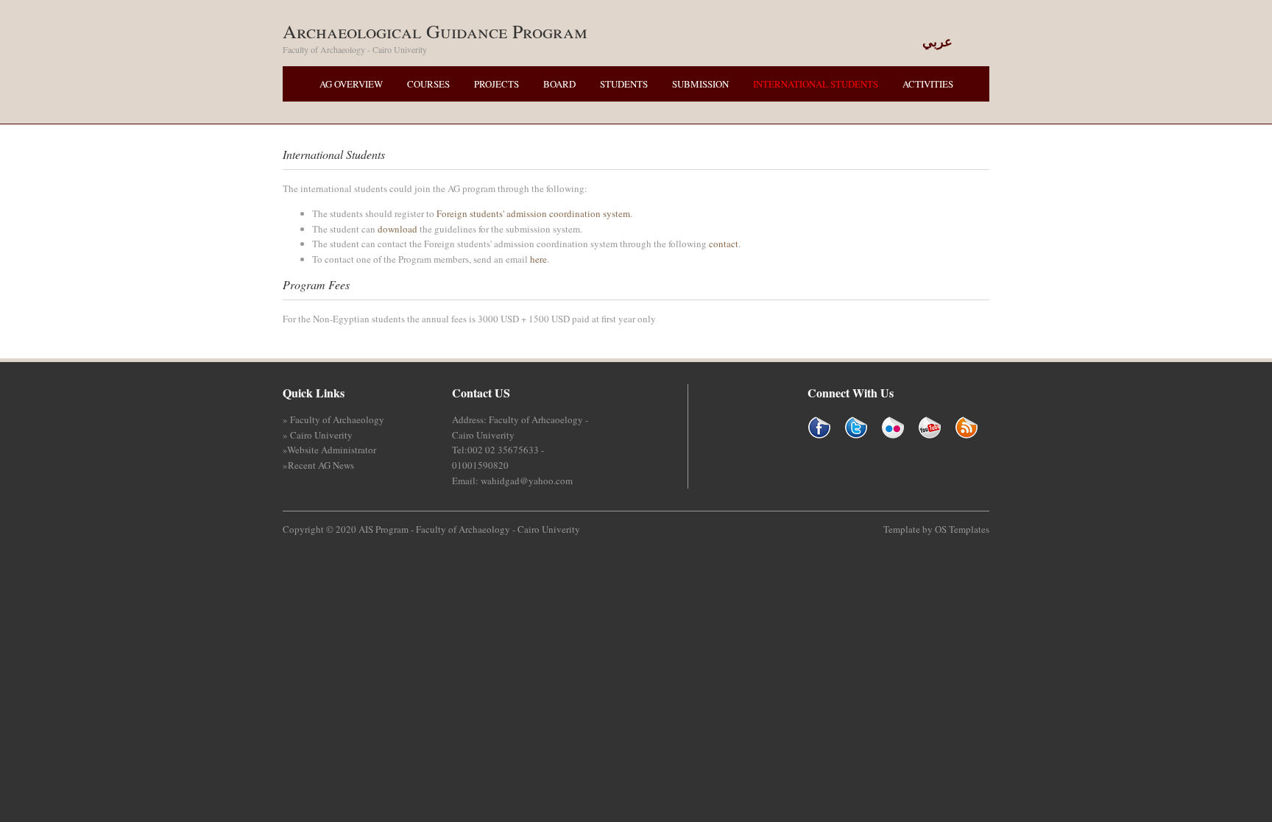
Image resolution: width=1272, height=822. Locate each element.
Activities (927, 84)
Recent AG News (321, 465)
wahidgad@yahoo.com (527, 480)
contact (723, 243)
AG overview (351, 84)
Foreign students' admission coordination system (533, 213)
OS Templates (962, 529)
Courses (428, 84)
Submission (700, 84)
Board (559, 84)
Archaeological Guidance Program (435, 30)
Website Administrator (331, 449)
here (538, 259)
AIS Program (383, 529)
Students (624, 84)
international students (815, 84)
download (397, 228)
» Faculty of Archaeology (333, 419)
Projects (496, 84)
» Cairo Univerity (318, 435)
